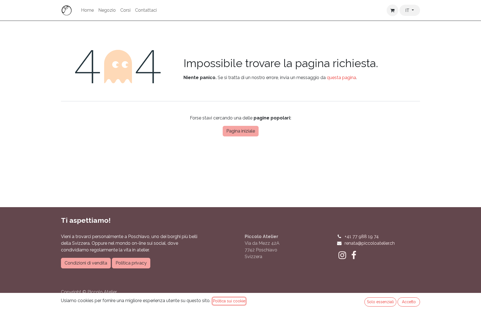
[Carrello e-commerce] (392, 10)
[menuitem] (87, 10)
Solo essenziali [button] (380, 302)
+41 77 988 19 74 (362, 236)
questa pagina (341, 77)
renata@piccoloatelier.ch (370, 243)
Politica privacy (131, 263)
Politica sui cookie (229, 301)
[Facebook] (353, 255)
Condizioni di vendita (86, 263)
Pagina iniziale (240, 131)
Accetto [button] (409, 302)
